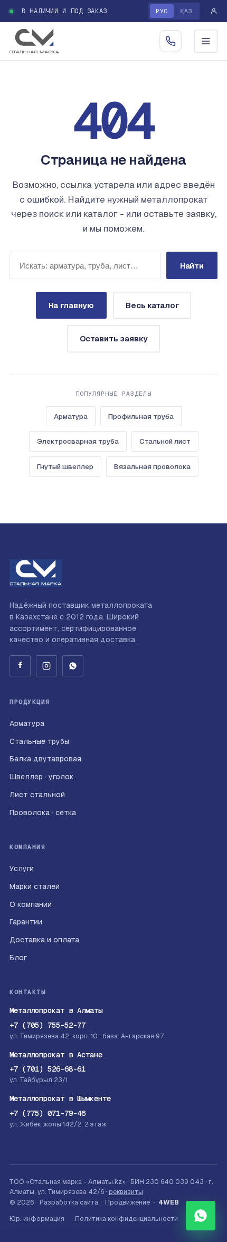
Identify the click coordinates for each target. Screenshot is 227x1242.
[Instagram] (46, 665)
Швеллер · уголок (42, 776)
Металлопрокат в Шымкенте (60, 1098)
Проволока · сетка (43, 812)
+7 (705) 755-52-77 (48, 1025)
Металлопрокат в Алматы (56, 1010)
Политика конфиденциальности (126, 1218)
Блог (18, 957)
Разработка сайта (69, 1202)
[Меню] (205, 41)
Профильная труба (141, 416)
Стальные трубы (39, 741)
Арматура (71, 416)
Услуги (22, 868)
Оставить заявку (114, 338)
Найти (192, 266)
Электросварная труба (78, 441)
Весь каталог (152, 305)
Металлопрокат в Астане (56, 1054)
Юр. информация (37, 1218)
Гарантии (26, 921)
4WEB (168, 1202)
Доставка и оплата (44, 939)
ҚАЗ (186, 11)
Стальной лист (165, 441)
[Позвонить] (170, 41)
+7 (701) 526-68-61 (48, 1069)
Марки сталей (35, 886)
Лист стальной (37, 794)
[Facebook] (20, 665)
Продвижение (127, 1202)
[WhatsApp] (72, 665)
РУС (161, 11)
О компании (31, 904)
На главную (71, 305)
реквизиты (126, 1191)
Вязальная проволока (152, 466)
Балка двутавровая (45, 758)
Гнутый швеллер (65, 466)
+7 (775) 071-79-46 (48, 1113)
